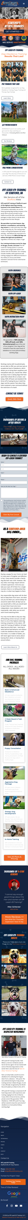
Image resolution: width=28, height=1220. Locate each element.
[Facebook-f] (7, 1205)
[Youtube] (16, 1205)
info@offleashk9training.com (14, 1171)
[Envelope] (21, 1205)
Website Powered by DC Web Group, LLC (14, 1217)
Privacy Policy (15, 510)
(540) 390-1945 (10, 1169)
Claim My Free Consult (11, 515)
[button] (24, 3)
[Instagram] (11, 1205)
